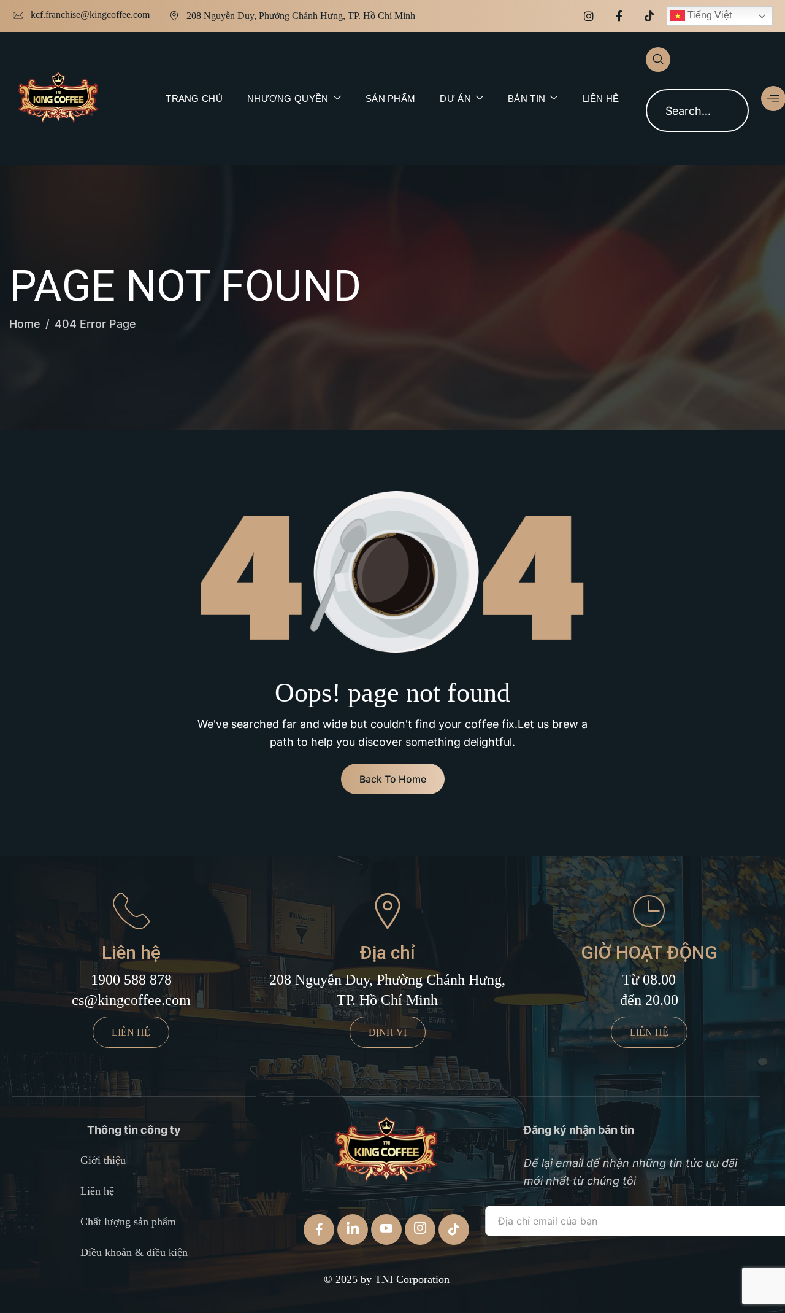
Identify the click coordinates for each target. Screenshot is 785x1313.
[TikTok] (453, 1229)
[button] (658, 59)
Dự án (455, 98)
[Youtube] (386, 1229)
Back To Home (392, 779)
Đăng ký (520, 1257)
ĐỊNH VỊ (388, 1032)
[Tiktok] (649, 15)
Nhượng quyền (288, 98)
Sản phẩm (390, 98)
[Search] (727, 110)
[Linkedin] (352, 1229)
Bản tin (526, 98)
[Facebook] (624, 15)
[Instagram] (593, 15)
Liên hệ (601, 98)
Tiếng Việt (708, 15)
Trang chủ (194, 98)
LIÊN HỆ (131, 1032)
